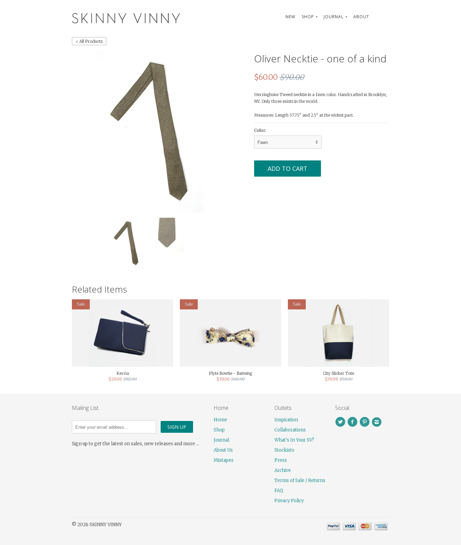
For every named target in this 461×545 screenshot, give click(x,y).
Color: (260, 130)
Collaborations (290, 430)
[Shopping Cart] (382, 16)
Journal (335, 17)
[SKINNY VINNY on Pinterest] (365, 422)
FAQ (278, 490)
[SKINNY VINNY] (122, 17)
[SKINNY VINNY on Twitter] (341, 422)
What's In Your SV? (294, 440)
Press (280, 460)
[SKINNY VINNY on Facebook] (353, 422)
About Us (223, 450)
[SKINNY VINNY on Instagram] (378, 422)
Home (220, 420)
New (290, 17)
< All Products (89, 41)
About (361, 17)
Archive (282, 470)
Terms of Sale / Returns (299, 480)
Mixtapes (224, 460)
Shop (309, 17)
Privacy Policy (289, 501)
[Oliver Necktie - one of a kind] (149, 132)
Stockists (284, 450)
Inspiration (286, 420)
